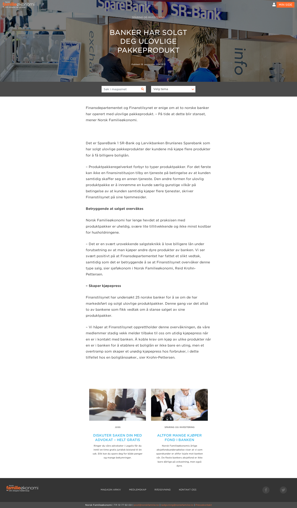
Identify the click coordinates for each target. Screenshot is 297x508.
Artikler (148, 5)
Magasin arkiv (111, 489)
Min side (285, 4)
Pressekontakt (203, 505)
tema (160, 89)
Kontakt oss (187, 489)
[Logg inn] (274, 4)
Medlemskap (137, 489)
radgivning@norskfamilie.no (177, 505)
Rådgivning (163, 489)
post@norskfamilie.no (146, 505)
